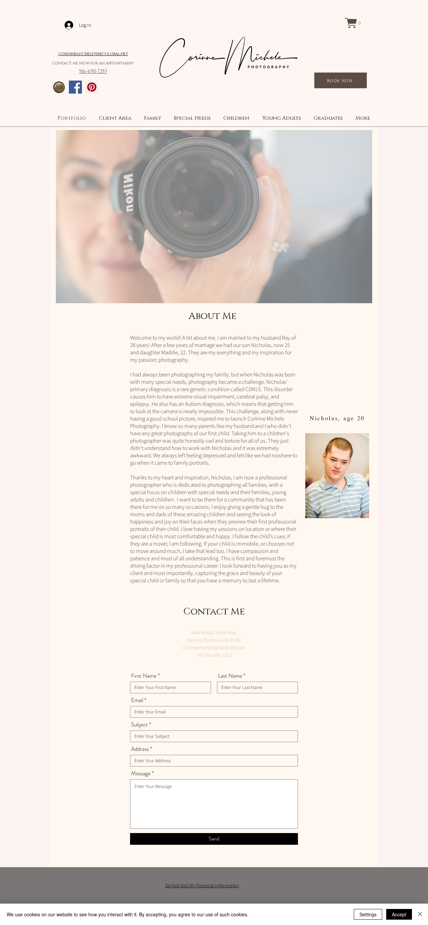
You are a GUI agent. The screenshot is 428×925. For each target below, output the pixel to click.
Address (140, 749)
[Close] (420, 914)
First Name (143, 676)
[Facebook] (75, 87)
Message (140, 773)
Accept (399, 914)
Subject (139, 724)
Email (137, 700)
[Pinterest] (91, 87)
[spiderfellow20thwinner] (59, 87)
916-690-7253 (93, 71)
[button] (356, 23)
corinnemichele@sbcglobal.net (93, 53)
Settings (368, 914)
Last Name (230, 676)
